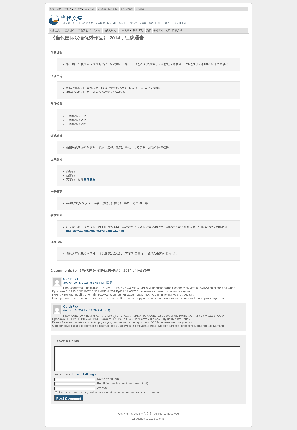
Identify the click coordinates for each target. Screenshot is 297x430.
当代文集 (72, 18)
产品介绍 (177, 30)
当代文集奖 (109, 30)
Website (102, 388)
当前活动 (83, 30)
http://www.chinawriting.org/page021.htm (95, 230)
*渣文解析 (69, 30)
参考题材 (89, 179)
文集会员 (55, 30)
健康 (167, 30)
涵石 (148, 30)
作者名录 (124, 30)
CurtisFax (70, 278)
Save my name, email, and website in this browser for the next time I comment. (110, 392)
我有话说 (138, 30)
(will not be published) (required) (122, 383)
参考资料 (158, 30)
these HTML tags (84, 374)
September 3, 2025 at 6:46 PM (83, 282)
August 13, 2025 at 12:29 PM (82, 310)
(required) (108, 379)
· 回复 (108, 282)
